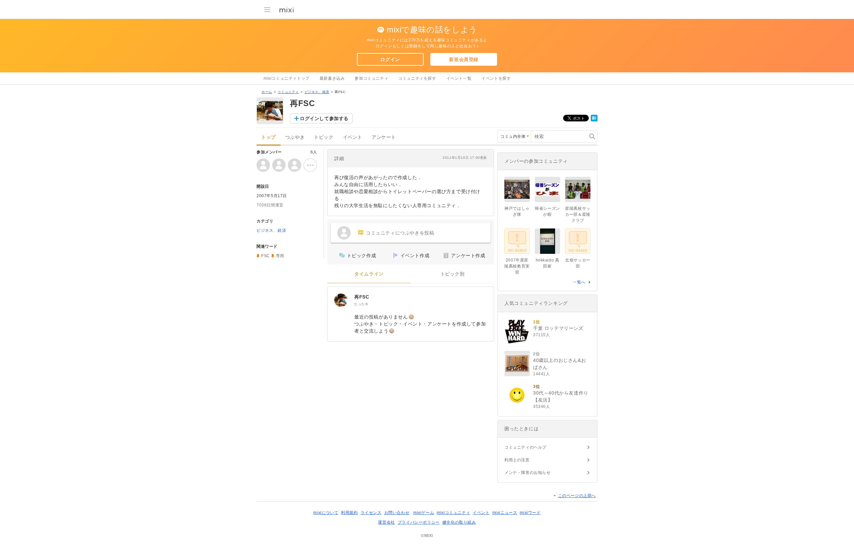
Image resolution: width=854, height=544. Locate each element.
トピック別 (452, 274)
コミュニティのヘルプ (525, 447)
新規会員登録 (463, 59)
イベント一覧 (459, 78)
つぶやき (295, 137)
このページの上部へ (577, 495)
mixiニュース (504, 512)
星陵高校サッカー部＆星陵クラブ (577, 214)
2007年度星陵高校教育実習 (517, 266)
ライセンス (371, 512)
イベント (352, 137)
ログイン (390, 59)
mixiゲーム (423, 512)
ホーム (267, 92)
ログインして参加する (324, 118)
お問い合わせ (397, 512)
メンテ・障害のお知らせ (527, 472)
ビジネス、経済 (317, 92)
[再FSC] (341, 300)
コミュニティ (288, 92)
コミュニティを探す (417, 78)
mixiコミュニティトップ (287, 78)
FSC (265, 255)
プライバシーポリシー (419, 522)
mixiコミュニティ (453, 512)
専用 (280, 255)
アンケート (384, 137)
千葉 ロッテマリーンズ (558, 328)
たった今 (361, 304)
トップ (268, 137)
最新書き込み (332, 78)
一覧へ (579, 282)
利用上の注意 (517, 460)
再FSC (361, 297)
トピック (323, 137)
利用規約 (349, 512)
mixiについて (325, 512)
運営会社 (386, 522)
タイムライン (369, 274)
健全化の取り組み (459, 522)
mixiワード (530, 512)
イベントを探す (496, 78)
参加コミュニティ (371, 78)
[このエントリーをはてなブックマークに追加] (594, 120)
